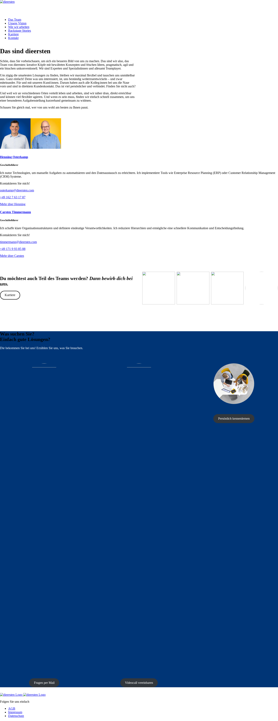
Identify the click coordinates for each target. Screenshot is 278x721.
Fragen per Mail (44, 682)
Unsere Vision (17, 23)
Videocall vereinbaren (139, 682)
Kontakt (13, 38)
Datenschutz (16, 716)
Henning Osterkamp (14, 157)
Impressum (15, 712)
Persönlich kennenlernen (234, 418)
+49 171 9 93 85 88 (12, 249)
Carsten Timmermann (15, 212)
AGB (11, 708)
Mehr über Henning (12, 204)
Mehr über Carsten (12, 255)
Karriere (13, 34)
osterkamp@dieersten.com (17, 190)
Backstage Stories (19, 30)
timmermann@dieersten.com (18, 242)
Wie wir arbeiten (18, 27)
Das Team (14, 19)
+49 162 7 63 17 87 (12, 197)
